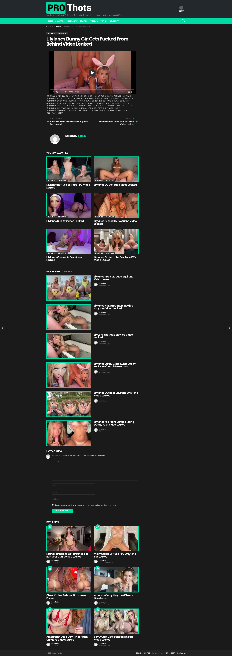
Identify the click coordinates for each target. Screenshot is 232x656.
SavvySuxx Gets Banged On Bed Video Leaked (113, 638)
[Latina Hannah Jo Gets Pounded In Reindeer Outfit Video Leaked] (68, 538)
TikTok (103, 21)
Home (50, 21)
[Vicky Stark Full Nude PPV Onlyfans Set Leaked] (116, 538)
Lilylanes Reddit (112, 108)
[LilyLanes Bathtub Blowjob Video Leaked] (68, 346)
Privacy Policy (157, 653)
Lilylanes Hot (76, 101)
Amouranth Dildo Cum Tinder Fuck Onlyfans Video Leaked (67, 638)
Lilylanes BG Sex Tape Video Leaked (115, 184)
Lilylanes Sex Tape (78, 110)
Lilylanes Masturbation (59, 103)
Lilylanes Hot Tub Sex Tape (98, 101)
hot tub (100, 96)
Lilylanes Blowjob (57, 98)
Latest (181, 11)
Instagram (72, 21)
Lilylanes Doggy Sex (58, 101)
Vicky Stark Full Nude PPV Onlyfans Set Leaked (115, 555)
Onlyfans (60, 21)
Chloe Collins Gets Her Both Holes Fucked (66, 597)
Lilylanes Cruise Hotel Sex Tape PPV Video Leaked (115, 258)
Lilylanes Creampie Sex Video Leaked (64, 258)
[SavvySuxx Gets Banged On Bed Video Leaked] (116, 621)
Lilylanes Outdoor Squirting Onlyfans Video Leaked (116, 394)
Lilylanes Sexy (96, 110)
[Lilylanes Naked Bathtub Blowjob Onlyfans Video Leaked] (68, 317)
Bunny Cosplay (66, 96)
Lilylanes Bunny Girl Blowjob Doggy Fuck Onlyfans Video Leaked (115, 365)
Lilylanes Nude (98, 103)
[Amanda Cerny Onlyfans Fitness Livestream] (116, 579)
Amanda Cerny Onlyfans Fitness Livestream (113, 597)
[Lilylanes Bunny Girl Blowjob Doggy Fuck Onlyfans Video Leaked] (68, 375)
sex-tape (52, 113)
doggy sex (81, 96)
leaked (110, 96)
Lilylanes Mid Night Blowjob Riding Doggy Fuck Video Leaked (114, 423)
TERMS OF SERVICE (143, 653)
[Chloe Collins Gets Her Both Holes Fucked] (68, 579)
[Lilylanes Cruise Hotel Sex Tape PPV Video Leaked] (116, 241)
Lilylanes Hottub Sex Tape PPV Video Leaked (68, 186)
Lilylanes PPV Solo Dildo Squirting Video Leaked (113, 278)
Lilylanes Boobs (75, 98)
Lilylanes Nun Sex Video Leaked (65, 221)
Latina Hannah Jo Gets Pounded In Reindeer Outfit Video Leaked (67, 555)
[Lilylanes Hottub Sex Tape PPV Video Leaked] (68, 169)
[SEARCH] (184, 21)
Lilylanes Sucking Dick (116, 110)
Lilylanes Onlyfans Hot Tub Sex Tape (115, 106)
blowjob (52, 96)
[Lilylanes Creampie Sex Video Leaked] (68, 241)
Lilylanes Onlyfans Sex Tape (88, 108)
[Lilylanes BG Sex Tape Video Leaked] (116, 169)
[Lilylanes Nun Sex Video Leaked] (68, 205)
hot (92, 96)
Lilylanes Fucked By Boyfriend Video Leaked (115, 222)
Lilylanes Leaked (121, 101)
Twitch (83, 21)
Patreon (94, 21)
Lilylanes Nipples (81, 103)
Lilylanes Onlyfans (57, 106)
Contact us (181, 653)
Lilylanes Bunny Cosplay (98, 98)
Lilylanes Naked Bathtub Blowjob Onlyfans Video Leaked (113, 307)
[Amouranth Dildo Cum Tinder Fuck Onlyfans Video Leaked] (68, 621)
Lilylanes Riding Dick (58, 110)
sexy (61, 113)
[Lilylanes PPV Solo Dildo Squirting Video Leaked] (68, 288)
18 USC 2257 (170, 653)
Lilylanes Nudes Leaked (118, 103)
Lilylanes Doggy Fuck (122, 98)
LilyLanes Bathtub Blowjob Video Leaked (113, 336)
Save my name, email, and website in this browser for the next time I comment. (85, 505)
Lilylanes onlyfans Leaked (60, 108)
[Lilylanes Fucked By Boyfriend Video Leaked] (116, 205)
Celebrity (114, 21)
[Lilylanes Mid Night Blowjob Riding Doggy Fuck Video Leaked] (68, 433)
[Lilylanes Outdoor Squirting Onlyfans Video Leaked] (68, 404)
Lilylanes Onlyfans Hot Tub (82, 106)
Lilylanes (128, 96)
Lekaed (118, 96)
